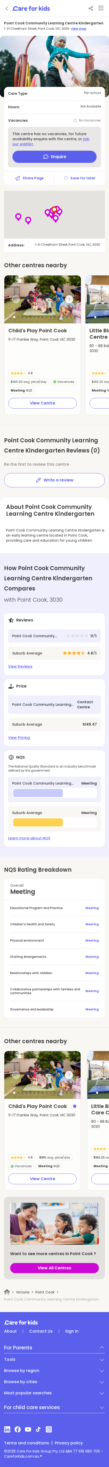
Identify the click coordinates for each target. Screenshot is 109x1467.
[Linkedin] (7, 1429)
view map (78, 29)
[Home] (7, 1292)
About (10, 1331)
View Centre (42, 403)
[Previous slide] (16, 299)
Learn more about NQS (29, 838)
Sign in (72, 1331)
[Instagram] (49, 1429)
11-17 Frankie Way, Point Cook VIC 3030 (41, 339)
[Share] (91, 8)
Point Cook (45, 1292)
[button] (14, 317)
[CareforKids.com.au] (54, 1322)
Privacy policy (69, 1443)
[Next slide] (69, 299)
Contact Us (41, 1331)
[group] (42, 299)
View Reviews (20, 666)
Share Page (33, 178)
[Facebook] (17, 1429)
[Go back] (7, 8)
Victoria (22, 1292)
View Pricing (19, 737)
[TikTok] (38, 1429)
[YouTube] (28, 1429)
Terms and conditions (26, 1443)
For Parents (18, 1347)
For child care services (32, 1407)
